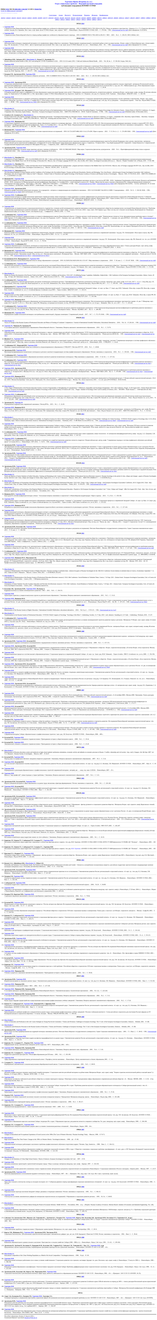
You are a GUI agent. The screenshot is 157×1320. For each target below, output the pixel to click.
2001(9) (132, 18)
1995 (82, 1177)
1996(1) (57, 19)
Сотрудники (53, 15)
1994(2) (68, 19)
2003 (82, 860)
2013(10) (67, 18)
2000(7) (137, 18)
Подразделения (77, 15)
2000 (82, 1017)
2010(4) (83, 18)
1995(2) (62, 19)
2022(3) (19, 18)
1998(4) (148, 18)
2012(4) (73, 18)
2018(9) (40, 18)
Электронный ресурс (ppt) (132, 334)
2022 (82, 56)
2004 (83, 793)
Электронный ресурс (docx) (22, 255)
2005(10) (110, 18)
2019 (82, 136)
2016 (82, 270)
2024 (82, 23)
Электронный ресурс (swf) (108, 610)
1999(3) (143, 18)
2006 (82, 747)
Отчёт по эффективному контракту (12, 11)
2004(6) (116, 18)
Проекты (87, 15)
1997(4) (153, 18)
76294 (7, 9)
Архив (61, 15)
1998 (82, 1110)
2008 (82, 631)
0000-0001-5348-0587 (21, 9)
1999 (82, 1067)
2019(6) (35, 18)
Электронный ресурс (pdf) (120, 30)
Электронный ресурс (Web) (28, 102)
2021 (82, 79)
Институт (68, 15)
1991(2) (83, 19)
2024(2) (8, 18)
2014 (82, 383)
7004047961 (38, 9)
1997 (82, 1129)
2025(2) (3, 18)
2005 (82, 778)
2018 (82, 154)
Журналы (94, 15)
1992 (82, 1214)
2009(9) (89, 18)
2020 (82, 105)
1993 (82, 1200)
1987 (82, 1276)
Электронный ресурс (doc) (142, 363)
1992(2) (78, 19)
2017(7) (45, 18)
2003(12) (121, 18)
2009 (82, 605)
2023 (82, 38)
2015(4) (56, 18)
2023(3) (13, 18)
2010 (82, 566)
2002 (83, 899)
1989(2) (94, 19)
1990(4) (89, 19)
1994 (82, 1186)
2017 (82, 203)
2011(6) (78, 18)
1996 (82, 1154)
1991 (82, 1224)
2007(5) (99, 18)
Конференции (103, 15)
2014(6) (62, 18)
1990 (82, 1237)
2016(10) (51, 18)
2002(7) (127, 18)
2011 (82, 533)
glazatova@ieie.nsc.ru (30, 1317)
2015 (83, 317)
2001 (82, 976)
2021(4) (24, 18)
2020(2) (29, 18)
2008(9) (94, 18)
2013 (82, 414)
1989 (82, 1250)
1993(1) (73, 19)
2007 (82, 690)
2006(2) (104, 18)
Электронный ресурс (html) (12, 192)
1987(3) (99, 19)
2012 (83, 463)
